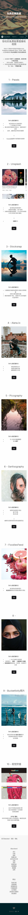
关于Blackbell (5, 838)
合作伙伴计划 (14, 859)
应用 (14, 869)
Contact (22, 36)
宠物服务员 (14, 886)
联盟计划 (13, 857)
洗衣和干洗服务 (14, 891)
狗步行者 (13, 882)
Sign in (26, 36)
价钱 (14, 853)
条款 (12, 838)
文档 (14, 860)
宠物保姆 (13, 884)
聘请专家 (13, 864)
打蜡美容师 (14, 888)
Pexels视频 (10, 138)
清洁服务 (13, 893)
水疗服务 (13, 890)
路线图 (14, 868)
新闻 (14, 855)
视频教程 (13, 866)
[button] (14, 53)
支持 (14, 862)
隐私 (16, 838)
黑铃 (16, 911)
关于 (14, 851)
